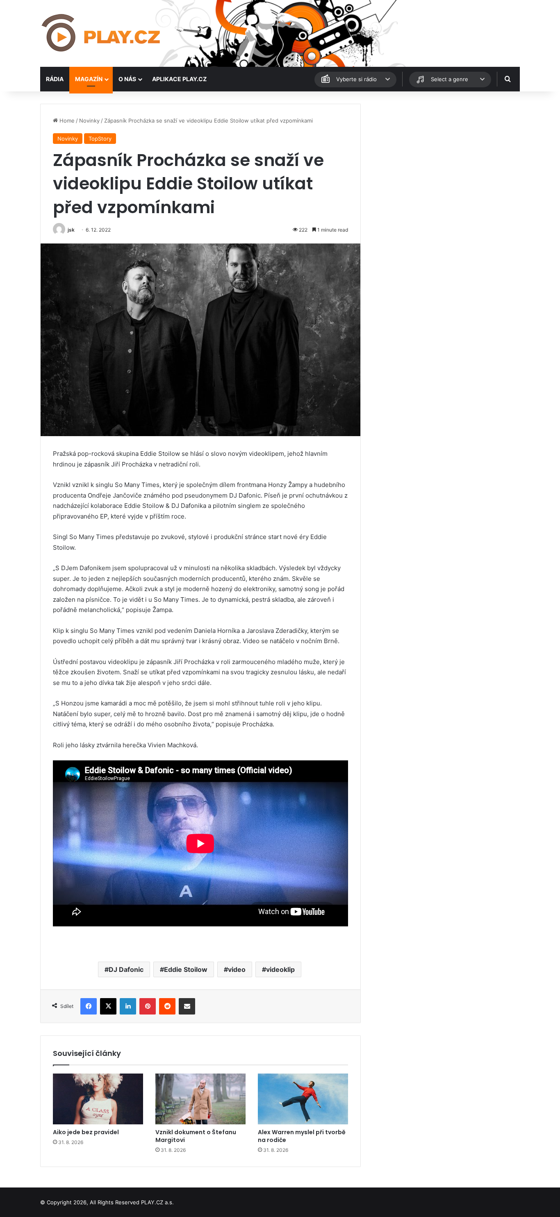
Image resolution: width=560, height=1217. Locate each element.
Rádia (55, 78)
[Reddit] (167, 1006)
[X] (108, 1006)
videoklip (280, 969)
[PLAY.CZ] (101, 33)
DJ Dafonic (126, 969)
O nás (127, 78)
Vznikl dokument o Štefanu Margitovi (195, 1136)
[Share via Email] (187, 1006)
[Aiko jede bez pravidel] (98, 1099)
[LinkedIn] (128, 1006)
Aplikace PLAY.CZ (179, 78)
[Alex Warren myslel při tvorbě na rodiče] (303, 1099)
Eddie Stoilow (185, 969)
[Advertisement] (444, 161)
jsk (71, 230)
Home (66, 120)
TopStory (100, 138)
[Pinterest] (147, 1006)
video (237, 969)
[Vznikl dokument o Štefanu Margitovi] (200, 1099)
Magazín (88, 78)
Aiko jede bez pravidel (86, 1132)
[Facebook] (88, 1006)
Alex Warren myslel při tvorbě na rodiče (302, 1136)
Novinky (89, 120)
